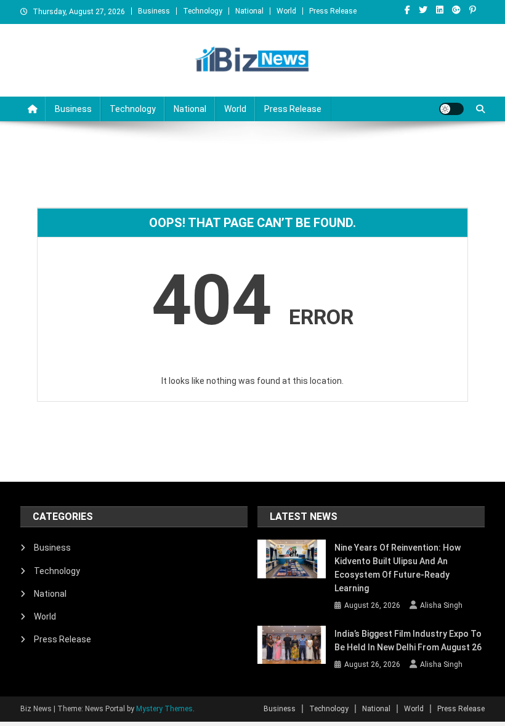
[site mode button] (451, 109)
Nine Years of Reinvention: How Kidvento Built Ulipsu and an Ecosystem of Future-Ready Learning (397, 568)
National (249, 11)
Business (154, 11)
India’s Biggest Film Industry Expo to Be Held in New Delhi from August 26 (408, 640)
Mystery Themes (164, 708)
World (286, 11)
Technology (202, 11)
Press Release (333, 11)
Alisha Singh (441, 605)
